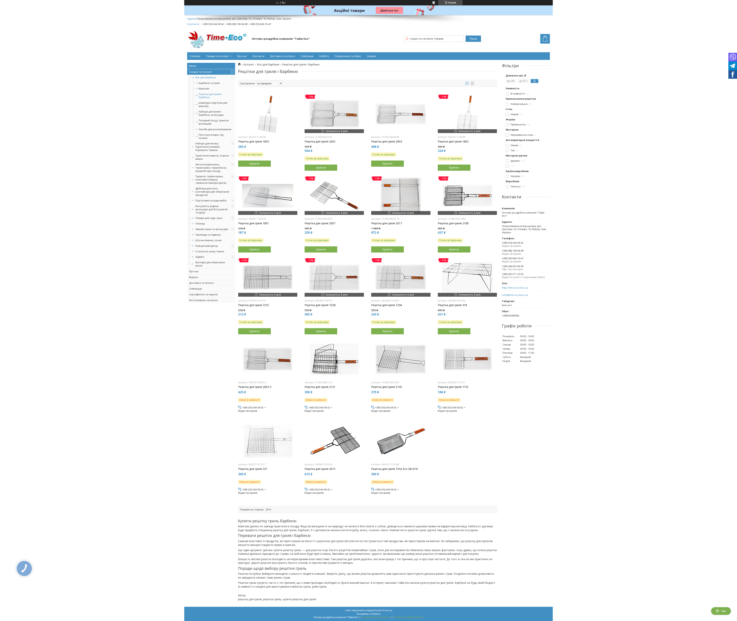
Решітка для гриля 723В (320, 305)
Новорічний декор (206, 246)
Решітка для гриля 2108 (453, 223)
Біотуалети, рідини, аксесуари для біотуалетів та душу (211, 209)
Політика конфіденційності (408, 617)
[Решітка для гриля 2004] (400, 114)
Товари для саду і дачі (208, 218)
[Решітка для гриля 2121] (334, 359)
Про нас (242, 56)
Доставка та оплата (282, 56)
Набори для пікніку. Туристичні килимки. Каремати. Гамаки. (207, 147)
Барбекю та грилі (209, 83)
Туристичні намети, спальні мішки (212, 157)
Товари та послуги (217, 56)
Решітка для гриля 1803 (253, 141)
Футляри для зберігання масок (210, 264)
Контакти (258, 56)
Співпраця (307, 56)
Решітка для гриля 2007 (320, 223)
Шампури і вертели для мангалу (213, 104)
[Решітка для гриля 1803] (267, 114)
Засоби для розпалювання (215, 129)
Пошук (473, 38)
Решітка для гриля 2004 (386, 141)
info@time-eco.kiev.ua (515, 295)
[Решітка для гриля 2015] (334, 441)
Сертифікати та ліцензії (203, 294)
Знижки (371, 56)
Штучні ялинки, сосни (208, 240)
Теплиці (200, 223)
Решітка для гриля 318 (452, 305)
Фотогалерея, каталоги (203, 300)
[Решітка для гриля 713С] (467, 359)
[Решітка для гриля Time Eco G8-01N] (400, 441)
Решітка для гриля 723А (386, 305)
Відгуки (193, 277)
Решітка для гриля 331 (252, 469)
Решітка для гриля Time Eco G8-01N (394, 469)
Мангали (204, 88)
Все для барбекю (205, 77)
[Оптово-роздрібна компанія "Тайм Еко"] (217, 39)
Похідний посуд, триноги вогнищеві (214, 122)
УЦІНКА (199, 257)
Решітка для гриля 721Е (253, 305)
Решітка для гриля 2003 (320, 141)
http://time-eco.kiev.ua (515, 287)
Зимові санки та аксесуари (211, 229)
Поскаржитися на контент (376, 617)
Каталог (248, 64)
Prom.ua (387, 610)
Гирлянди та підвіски (208, 234)
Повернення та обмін (348, 56)
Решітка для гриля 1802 (453, 141)
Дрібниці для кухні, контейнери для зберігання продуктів (212, 192)
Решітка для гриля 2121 (320, 387)
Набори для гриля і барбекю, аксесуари (211, 113)
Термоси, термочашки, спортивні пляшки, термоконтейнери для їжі (210, 180)
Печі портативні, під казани (211, 136)
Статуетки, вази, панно (209, 251)
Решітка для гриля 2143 (386, 387)
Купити (254, 163)
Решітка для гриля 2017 (386, 223)
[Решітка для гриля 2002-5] (267, 359)
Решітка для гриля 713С (453, 387)
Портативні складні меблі (210, 200)
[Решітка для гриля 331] (267, 441)
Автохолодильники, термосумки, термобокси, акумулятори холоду (211, 168)
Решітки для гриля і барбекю (210, 96)
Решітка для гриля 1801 (253, 223)
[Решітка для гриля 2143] (400, 359)
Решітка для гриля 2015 (320, 469)
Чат (723, 611)
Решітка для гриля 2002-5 (254, 387)
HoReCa (324, 56)
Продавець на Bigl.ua (368, 613)
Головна (195, 56)
